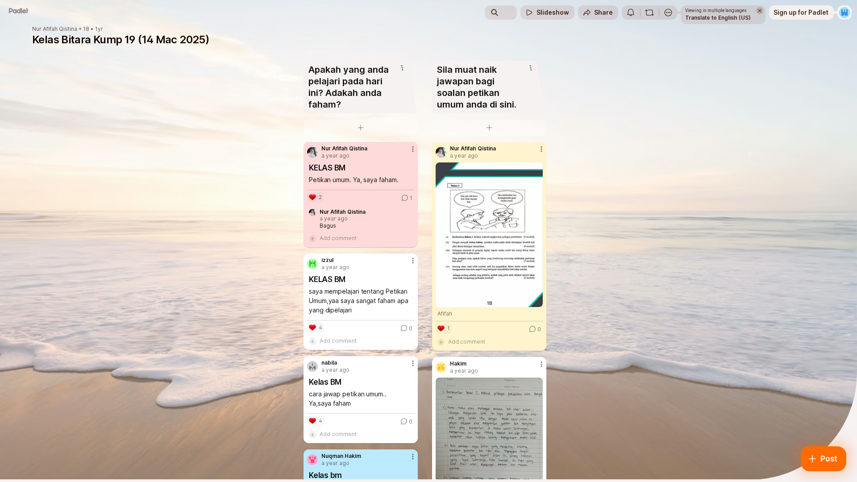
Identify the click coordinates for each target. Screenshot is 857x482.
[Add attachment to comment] (312, 238)
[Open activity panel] (631, 12)
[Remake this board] (649, 12)
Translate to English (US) (718, 17)
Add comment (338, 238)
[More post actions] (413, 149)
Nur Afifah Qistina (54, 29)
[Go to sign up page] (844, 12)
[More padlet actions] (668, 12)
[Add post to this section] (361, 128)
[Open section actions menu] (402, 68)
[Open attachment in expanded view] (489, 234)
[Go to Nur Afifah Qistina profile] (312, 152)
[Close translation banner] (759, 10)
